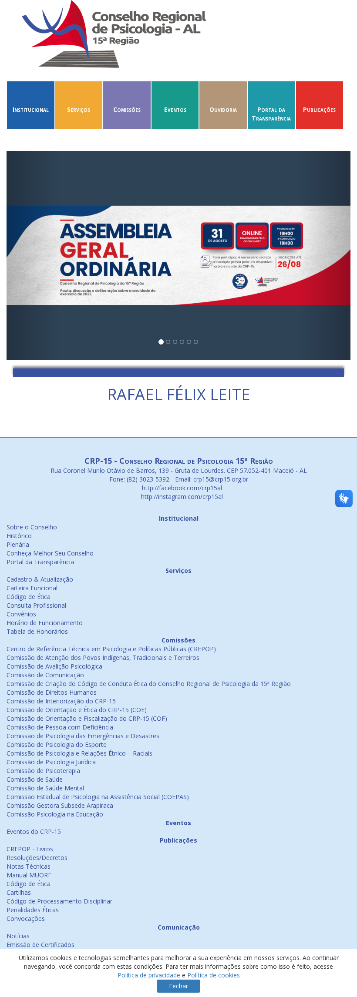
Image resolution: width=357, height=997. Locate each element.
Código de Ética (29, 596)
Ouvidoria (223, 109)
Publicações (319, 109)
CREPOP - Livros (30, 849)
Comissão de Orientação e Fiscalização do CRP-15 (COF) (87, 718)
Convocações (26, 918)
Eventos (175, 109)
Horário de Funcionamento (45, 623)
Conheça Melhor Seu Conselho (50, 553)
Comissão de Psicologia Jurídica (51, 762)
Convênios (21, 614)
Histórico (19, 536)
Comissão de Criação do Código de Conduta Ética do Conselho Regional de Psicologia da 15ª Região (149, 683)
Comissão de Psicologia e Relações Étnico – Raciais (79, 753)
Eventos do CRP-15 (34, 831)
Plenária (18, 544)
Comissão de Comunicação (45, 675)
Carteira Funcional (32, 588)
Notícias (18, 936)
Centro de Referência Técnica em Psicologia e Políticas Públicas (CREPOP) (111, 649)
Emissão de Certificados (40, 944)
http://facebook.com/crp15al (181, 488)
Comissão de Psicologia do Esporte (57, 744)
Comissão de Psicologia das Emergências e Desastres (83, 736)
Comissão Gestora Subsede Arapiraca (60, 805)
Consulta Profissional (36, 605)
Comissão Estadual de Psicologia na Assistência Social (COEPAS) (98, 797)
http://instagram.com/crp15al (181, 496)
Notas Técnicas (29, 866)
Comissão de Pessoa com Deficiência (60, 727)
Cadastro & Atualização (40, 579)
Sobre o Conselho (32, 527)
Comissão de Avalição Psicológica (54, 666)
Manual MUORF (29, 875)
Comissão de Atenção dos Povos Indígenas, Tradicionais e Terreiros (103, 657)
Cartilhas (19, 892)
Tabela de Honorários (37, 631)
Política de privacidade (149, 975)
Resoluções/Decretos (37, 857)
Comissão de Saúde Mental (45, 788)
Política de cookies (213, 975)
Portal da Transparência (271, 113)
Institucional (31, 109)
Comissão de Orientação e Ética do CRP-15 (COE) (77, 710)
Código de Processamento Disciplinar (59, 901)
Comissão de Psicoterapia (43, 770)
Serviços (78, 109)
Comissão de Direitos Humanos (52, 692)
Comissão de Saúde (35, 779)
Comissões (127, 109)
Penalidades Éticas (33, 910)
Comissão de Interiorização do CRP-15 (61, 701)
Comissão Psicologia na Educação (55, 814)
